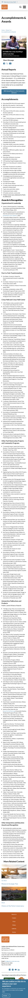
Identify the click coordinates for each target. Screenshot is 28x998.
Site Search (20, 7)
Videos (14, 925)
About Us (8, 30)
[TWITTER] (7, 63)
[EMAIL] (10, 63)
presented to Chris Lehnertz (10, 215)
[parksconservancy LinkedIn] (19, 969)
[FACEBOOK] (4, 63)
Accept (5, 995)
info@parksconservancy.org (12, 961)
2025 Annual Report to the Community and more (14, 91)
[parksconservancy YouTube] (16, 969)
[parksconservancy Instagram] (13, 969)
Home (3, 30)
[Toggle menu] (24, 7)
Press (14, 921)
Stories (14, 932)
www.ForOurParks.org (9, 711)
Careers (14, 918)
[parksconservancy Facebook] (10, 969)
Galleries (14, 928)
